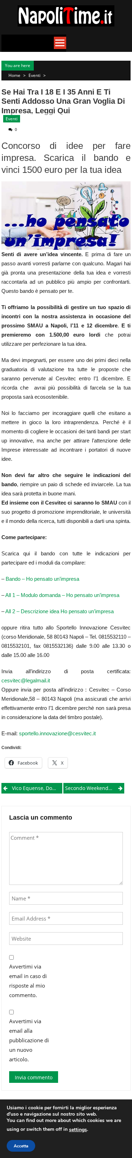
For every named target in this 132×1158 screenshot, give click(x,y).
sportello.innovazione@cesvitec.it (57, 733)
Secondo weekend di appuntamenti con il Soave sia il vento (94, 788)
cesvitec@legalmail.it (25, 680)
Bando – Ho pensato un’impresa (42, 579)
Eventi (34, 75)
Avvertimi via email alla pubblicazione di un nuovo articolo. (29, 1040)
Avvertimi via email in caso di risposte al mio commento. (28, 981)
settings (78, 1129)
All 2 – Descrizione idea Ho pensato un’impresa (59, 611)
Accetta (21, 1146)
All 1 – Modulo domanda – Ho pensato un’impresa (62, 595)
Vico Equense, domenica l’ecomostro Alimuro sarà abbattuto (37, 788)
